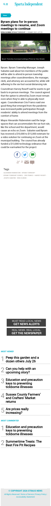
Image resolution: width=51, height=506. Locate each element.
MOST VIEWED (7, 351)
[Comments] (32, 155)
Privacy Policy (40, 494)
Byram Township (18, 32)
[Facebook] (17, 155)
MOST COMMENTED (10, 420)
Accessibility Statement (25, 497)
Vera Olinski (6, 32)
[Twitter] (25, 155)
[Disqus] (25, 213)
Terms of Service (27, 494)
